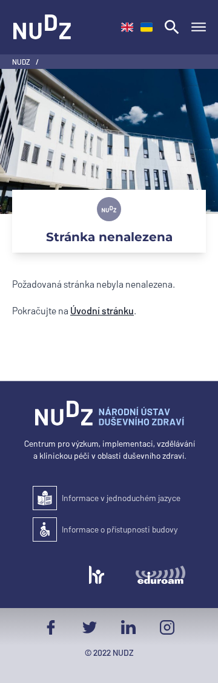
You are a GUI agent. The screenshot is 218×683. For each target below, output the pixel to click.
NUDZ (21, 61)
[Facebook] (51, 627)
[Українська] (146, 27)
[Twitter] (89, 627)
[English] (127, 27)
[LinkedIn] (128, 627)
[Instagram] (167, 627)
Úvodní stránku (102, 310)
